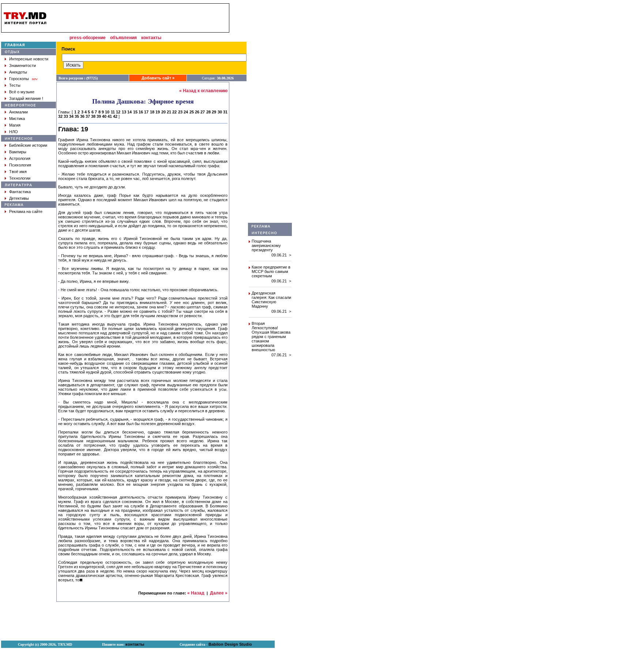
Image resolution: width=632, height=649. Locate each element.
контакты (151, 37)
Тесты (14, 85)
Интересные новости (28, 59)
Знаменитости (22, 65)
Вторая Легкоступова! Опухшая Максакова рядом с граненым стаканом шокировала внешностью (271, 336)
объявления (123, 37)
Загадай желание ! (26, 98)
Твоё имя (18, 171)
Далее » (218, 593)
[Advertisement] (270, 113)
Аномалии (18, 112)
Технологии (19, 178)
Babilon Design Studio (230, 644)
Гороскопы (19, 78)
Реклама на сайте (25, 211)
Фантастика (20, 192)
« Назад (195, 593)
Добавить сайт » (158, 78)
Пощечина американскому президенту (266, 245)
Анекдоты (18, 72)
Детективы (19, 198)
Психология (20, 165)
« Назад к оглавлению (203, 90)
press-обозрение (87, 37)
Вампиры (17, 152)
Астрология (19, 158)
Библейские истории (28, 145)
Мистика (17, 118)
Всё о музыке (21, 92)
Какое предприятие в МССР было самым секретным (271, 271)
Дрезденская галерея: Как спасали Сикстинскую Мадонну (271, 299)
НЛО (13, 132)
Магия (14, 125)
